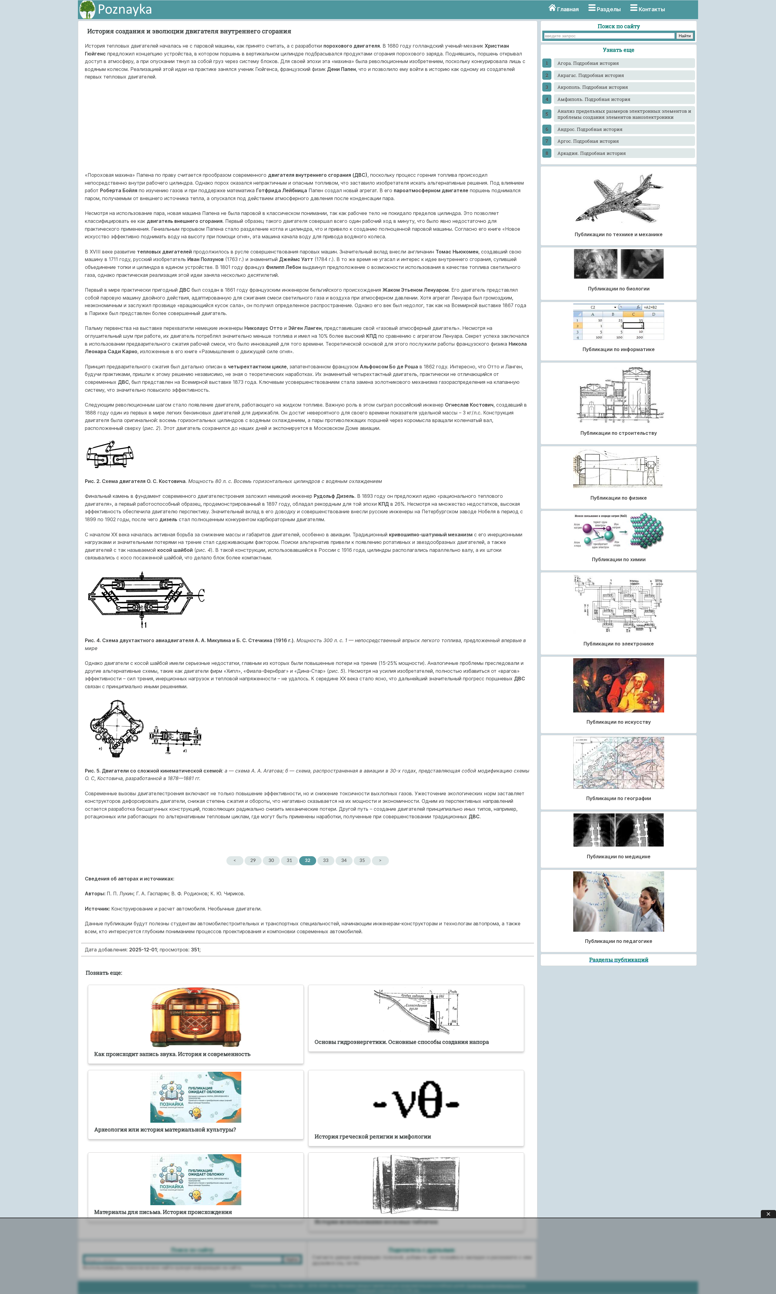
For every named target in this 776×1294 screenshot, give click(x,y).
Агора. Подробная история (588, 63)
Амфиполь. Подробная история (593, 99)
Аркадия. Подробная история (591, 153)
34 (344, 860)
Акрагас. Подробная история (590, 75)
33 (326, 860)
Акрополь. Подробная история (592, 87)
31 (289, 860)
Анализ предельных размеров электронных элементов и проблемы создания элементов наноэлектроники (624, 114)
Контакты (652, 9)
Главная (568, 9)
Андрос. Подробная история (590, 129)
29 (253, 860)
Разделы (609, 9)
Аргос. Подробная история (588, 141)
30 (271, 860)
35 (362, 860)
